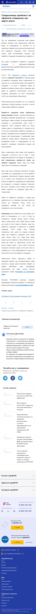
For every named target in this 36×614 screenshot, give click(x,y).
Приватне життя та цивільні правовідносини (15, 12)
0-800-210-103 (25, 505)
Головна (4, 308)
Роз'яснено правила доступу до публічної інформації (24, 396)
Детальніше (29, 542)
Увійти (27, 327)
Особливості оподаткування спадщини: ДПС (16, 296)
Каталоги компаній (6, 586)
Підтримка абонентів (7, 597)
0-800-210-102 (25, 511)
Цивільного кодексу (19, 75)
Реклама (3, 573)
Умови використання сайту (9, 570)
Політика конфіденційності (9, 567)
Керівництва (5, 584)
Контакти (4, 605)
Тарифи (17, 527)
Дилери (3, 565)
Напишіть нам (5, 600)
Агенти (3, 562)
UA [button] (22, 2)
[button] (2, 2)
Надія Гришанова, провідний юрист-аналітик (19, 29)
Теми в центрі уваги (7, 589)
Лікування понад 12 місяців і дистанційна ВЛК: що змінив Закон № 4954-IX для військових (25, 441)
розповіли (4, 64)
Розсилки (4, 603)
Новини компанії (6, 581)
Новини (11, 308)
